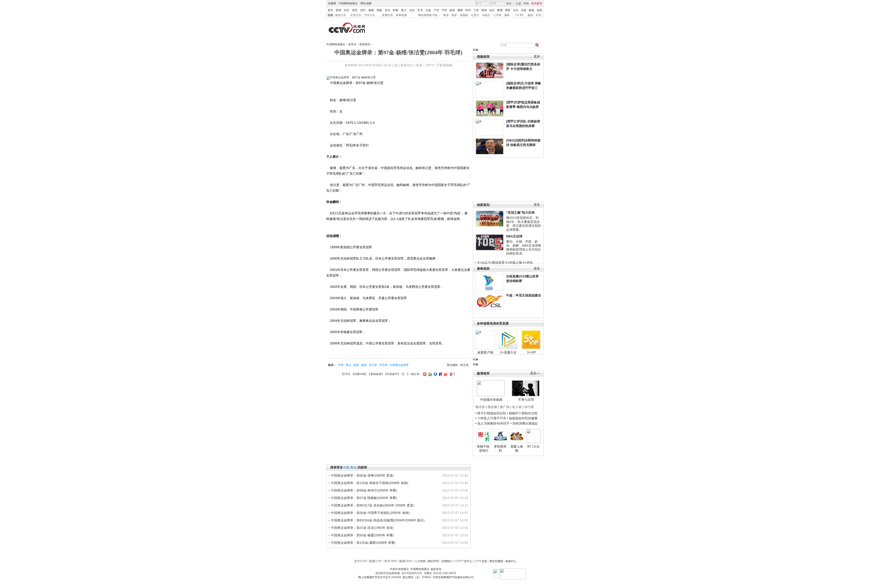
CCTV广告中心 (463, 561)
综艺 (363, 10)
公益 (428, 10)
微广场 (504, 407)
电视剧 (464, 15)
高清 (446, 15)
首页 (330, 10)
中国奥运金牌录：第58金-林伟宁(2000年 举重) (364, 490)
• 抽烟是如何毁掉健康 (522, 418)
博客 (507, 10)
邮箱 (531, 10)
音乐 (387, 10)
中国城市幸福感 (491, 399)
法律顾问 (446, 561)
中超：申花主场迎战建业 (523, 295)
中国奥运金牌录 (399, 365)
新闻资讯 (364, 44)
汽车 (444, 10)
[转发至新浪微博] (445, 374)
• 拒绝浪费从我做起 (524, 423)
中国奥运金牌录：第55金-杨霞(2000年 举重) (362, 535)
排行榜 (529, 407)
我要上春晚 (516, 448)
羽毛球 (383, 365)
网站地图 (365, 3)
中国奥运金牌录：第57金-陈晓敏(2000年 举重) (364, 498)
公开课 (497, 15)
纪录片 (475, 15)
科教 (395, 10)
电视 (330, 15)
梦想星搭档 (500, 448)
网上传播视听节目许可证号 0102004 (379, 577)
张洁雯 (373, 365)
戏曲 (379, 10)
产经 (436, 10)
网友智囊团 (496, 561)
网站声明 (433, 561)
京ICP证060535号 (411, 573)
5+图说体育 (496, 262)
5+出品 (483, 262)
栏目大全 (355, 15)
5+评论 (528, 262)
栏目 (538, 15)
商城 (484, 10)
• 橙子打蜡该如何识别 (490, 413)
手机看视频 (444, 65)
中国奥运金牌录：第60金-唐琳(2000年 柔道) (362, 475)
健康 (460, 10)
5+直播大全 (508, 352)
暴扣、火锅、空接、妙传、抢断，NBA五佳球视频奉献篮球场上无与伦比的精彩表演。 (523, 247)
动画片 (486, 15)
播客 (507, 15)
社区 (492, 10)
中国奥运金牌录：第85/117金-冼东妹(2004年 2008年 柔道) (372, 505)
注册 (518, 3)
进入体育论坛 (403, 65)
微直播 (492, 407)
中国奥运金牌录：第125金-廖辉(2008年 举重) (363, 542)
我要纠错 (359, 374)
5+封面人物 (514, 262)
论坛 (515, 10)
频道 (530, 15)
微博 (500, 10)
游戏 (539, 10)
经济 (346, 10)
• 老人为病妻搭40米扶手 (492, 423)
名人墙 (517, 407)
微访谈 (480, 407)
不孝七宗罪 (526, 399)
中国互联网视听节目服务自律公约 (453, 577)
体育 (355, 10)
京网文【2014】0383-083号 (440, 573)
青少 (403, 10)
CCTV (520, 15)
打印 (346, 374)
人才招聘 (420, 561)
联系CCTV (375, 561)
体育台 (352, 44)
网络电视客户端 (427, 15)
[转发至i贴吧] (440, 374)
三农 (476, 10)
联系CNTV (405, 561)
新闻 (338, 10)
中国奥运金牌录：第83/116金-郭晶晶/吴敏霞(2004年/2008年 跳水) (378, 520)
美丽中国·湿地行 (484, 448)
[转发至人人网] (435, 374)
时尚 (468, 10)
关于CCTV (360, 561)
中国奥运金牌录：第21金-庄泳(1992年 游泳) (362, 528)
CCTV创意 (480, 561)
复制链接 (375, 374)
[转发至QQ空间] (429, 374)
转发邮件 (392, 374)
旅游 (452, 10)
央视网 (332, 3)
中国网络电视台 (348, 3)
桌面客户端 (485, 352)
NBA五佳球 (514, 236)
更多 (537, 56)
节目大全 (369, 15)
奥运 (348, 365)
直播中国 (387, 15)
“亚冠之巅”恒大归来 (520, 212)
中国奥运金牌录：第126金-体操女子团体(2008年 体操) (369, 483)
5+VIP (531, 352)
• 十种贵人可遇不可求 (491, 418)
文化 (412, 10)
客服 (526, 3)
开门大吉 (533, 446)
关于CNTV (390, 561)
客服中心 (510, 561)
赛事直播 (401, 15)
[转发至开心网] (424, 374)
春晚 (371, 10)
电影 (454, 15)
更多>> (535, 373)
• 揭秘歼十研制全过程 (522, 413)
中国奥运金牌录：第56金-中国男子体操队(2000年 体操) (370, 513)
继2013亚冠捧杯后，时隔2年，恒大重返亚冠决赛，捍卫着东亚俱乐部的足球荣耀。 (523, 223)
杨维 (364, 365)
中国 (340, 365)
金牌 (356, 365)
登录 (509, 3)
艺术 (420, 10)
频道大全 (340, 15)
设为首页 (536, 3)
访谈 (523, 10)
